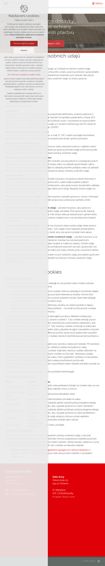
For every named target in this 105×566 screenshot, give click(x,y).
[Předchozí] (101, 32)
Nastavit (24, 50)
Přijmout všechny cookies (24, 43)
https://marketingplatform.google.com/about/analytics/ (60, 450)
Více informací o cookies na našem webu (23, 75)
